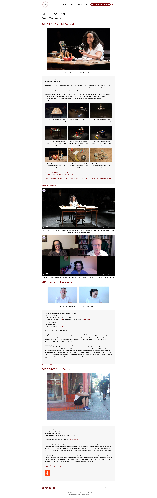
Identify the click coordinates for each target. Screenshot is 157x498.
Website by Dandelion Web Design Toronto (78, 494)
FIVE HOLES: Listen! (74, 439)
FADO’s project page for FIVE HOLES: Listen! (56, 465)
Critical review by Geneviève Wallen (59, 174)
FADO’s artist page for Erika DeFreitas (54, 466)
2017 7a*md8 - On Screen (57, 282)
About (71, 4)
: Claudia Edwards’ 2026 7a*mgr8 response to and (78, 178)
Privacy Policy (112, 487)
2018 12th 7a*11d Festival (58, 24)
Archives (78, 4)
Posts (86, 4)
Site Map (105, 487)
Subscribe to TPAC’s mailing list (100, 4)
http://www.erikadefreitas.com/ (49, 185)
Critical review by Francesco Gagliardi (57, 172)
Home (64, 4)
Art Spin (61, 319)
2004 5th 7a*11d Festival (57, 369)
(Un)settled (62, 326)
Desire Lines (87, 319)
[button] (113, 4)
